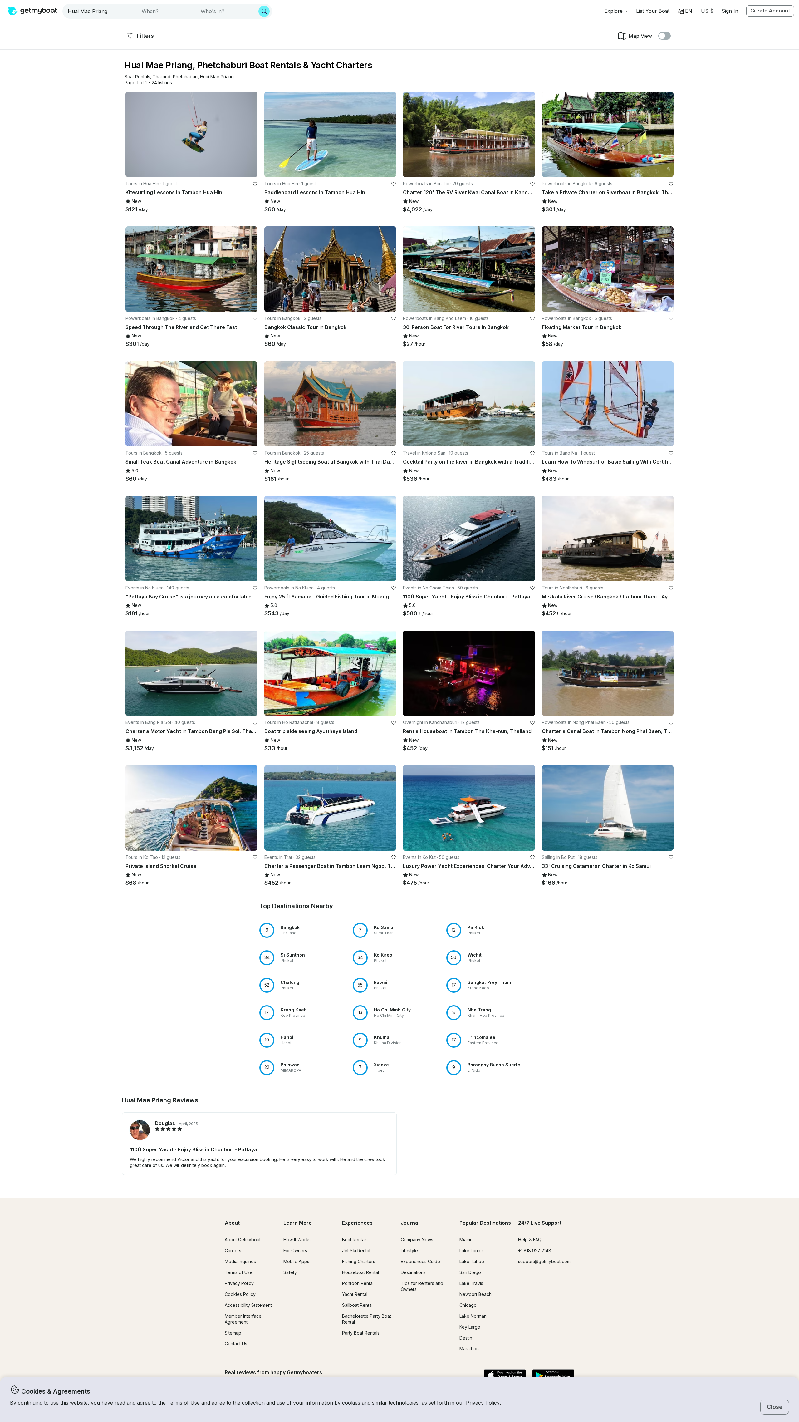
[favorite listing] (254, 183)
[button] (652, 11)
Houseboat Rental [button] (360, 1272)
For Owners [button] (295, 1250)
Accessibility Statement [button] (248, 1305)
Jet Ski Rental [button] (356, 1250)
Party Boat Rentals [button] (361, 1333)
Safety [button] (290, 1272)
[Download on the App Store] (505, 1376)
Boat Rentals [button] (355, 1239)
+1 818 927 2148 (534, 1250)
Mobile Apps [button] (296, 1261)
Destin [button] (465, 1338)
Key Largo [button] (469, 1327)
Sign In (730, 11)
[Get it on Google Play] (553, 1376)
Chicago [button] (468, 1305)
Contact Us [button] (236, 1343)
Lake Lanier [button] (471, 1250)
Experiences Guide (420, 1261)
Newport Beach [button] (475, 1294)
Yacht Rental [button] (354, 1294)
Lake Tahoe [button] (471, 1261)
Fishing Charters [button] (358, 1261)
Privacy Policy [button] (483, 1403)
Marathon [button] (469, 1348)
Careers (233, 1250)
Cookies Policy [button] (240, 1294)
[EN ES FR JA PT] (685, 11)
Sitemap (233, 1333)
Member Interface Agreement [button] (243, 1319)
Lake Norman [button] (473, 1316)
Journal (410, 1223)
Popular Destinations (485, 1223)
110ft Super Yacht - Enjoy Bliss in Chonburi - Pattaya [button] (193, 1149)
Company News (417, 1239)
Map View (640, 36)
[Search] (264, 11)
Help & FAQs (531, 1239)
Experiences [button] (357, 1223)
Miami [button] (465, 1239)
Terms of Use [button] (183, 1403)
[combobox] (100, 11)
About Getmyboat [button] (243, 1239)
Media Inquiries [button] (240, 1261)
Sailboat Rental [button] (357, 1305)
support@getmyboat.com (544, 1261)
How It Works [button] (297, 1239)
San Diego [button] (470, 1272)
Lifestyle (409, 1250)
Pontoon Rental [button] (358, 1283)
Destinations (413, 1272)
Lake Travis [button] (471, 1283)
